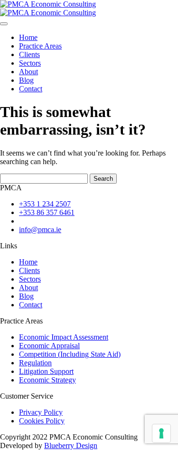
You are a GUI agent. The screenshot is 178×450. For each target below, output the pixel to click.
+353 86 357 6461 (47, 212)
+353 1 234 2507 (45, 204)
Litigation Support (46, 371)
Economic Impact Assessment (63, 337)
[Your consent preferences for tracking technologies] (161, 433)
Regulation (35, 363)
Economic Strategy (47, 380)
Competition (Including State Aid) (70, 354)
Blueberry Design (70, 445)
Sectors (30, 63)
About (28, 72)
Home (28, 37)
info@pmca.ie (40, 229)
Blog (26, 80)
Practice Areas (40, 46)
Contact (30, 89)
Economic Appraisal (49, 346)
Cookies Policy (42, 421)
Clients (29, 54)
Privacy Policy (41, 412)
